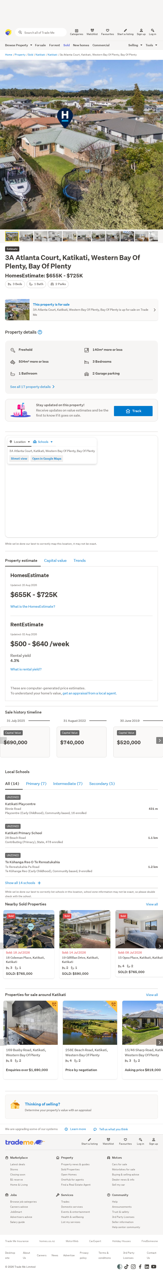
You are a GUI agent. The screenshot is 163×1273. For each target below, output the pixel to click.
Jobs (13, 1195)
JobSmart (16, 1212)
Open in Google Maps (46, 458)
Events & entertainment (75, 1212)
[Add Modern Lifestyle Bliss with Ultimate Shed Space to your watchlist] (52, 1007)
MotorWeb (72, 1241)
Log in (152, 34)
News (55, 1255)
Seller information (122, 1222)
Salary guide (17, 1222)
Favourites (125, 1144)
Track (136, 411)
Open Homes (69, 1174)
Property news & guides (75, 1164)
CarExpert (95, 1241)
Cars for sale (119, 1164)
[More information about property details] (39, 332)
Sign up (141, 34)
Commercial (101, 45)
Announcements (122, 1207)
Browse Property (17, 45)
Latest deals (17, 1164)
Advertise (69, 1255)
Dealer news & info (123, 1179)
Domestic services (72, 1207)
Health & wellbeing (72, 1217)
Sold (66, 45)
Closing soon (17, 1174)
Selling (133, 45)
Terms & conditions (104, 1255)
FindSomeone (150, 1241)
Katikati (41, 54)
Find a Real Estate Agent (76, 1184)
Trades (65, 1201)
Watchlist (108, 1144)
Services (67, 1195)
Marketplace (19, 1157)
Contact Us (151, 1255)
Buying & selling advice (125, 1174)
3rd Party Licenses (123, 1217)
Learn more (78, 1129)
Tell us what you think (113, 1129)
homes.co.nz (47, 1241)
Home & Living (19, 1184)
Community (120, 1195)
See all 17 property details (30, 386)
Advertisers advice (21, 1217)
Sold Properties (70, 1169)
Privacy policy (84, 1255)
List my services (70, 1222)
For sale (40, 45)
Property (20, 54)
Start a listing (90, 1144)
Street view (19, 458)
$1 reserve (16, 1179)
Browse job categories (23, 1201)
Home (9, 54)
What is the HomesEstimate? (32, 606)
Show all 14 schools (20, 882)
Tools (150, 45)
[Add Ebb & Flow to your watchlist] (111, 1007)
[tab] (19, 442)
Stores (14, 1169)
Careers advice (19, 1207)
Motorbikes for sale (123, 1169)
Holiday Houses (121, 1241)
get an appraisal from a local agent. (90, 693)
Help (115, 1201)
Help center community (126, 1227)
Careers (41, 1255)
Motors (117, 1157)
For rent (54, 45)
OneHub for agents (72, 1179)
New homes (81, 45)
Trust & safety (120, 1212)
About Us (26, 1255)
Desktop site (10, 1255)
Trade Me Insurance (17, 1241)
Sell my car (118, 1184)
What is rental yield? (26, 669)
